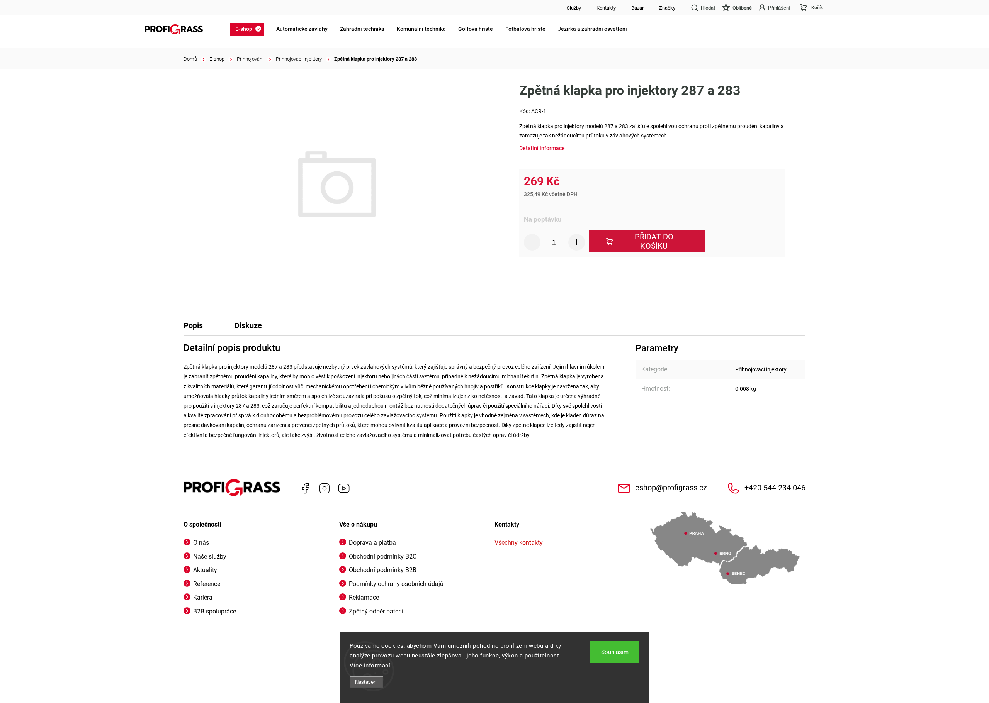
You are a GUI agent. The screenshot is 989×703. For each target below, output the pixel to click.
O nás (201, 542)
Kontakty (606, 8)
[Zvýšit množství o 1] (576, 242)
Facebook (305, 488)
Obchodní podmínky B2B (382, 570)
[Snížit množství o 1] (532, 242)
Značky (667, 8)
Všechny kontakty (518, 542)
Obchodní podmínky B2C (382, 556)
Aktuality (205, 570)
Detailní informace (542, 148)
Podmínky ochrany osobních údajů (396, 584)
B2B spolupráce (214, 611)
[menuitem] (249, 29)
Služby (574, 8)
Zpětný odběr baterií (376, 611)
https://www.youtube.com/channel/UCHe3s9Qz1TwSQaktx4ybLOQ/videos (344, 488)
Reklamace (364, 597)
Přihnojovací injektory (761, 369)
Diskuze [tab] (248, 325)
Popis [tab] (193, 325)
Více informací (370, 665)
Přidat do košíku (654, 241)
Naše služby (209, 556)
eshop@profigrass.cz (671, 487)
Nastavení (366, 682)
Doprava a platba (372, 542)
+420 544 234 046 (774, 487)
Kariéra (202, 597)
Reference (206, 584)
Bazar (637, 8)
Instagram (324, 488)
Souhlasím (615, 652)
